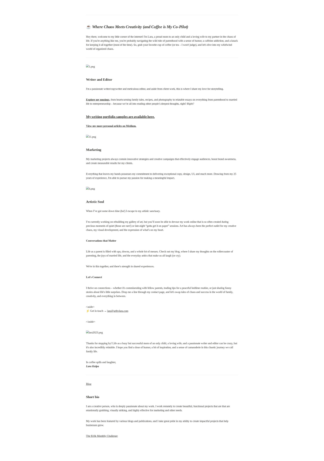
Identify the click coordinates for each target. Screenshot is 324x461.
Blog (88, 384)
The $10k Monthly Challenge (102, 436)
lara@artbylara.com (117, 310)
